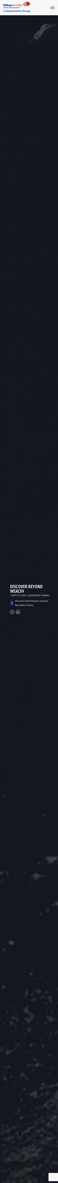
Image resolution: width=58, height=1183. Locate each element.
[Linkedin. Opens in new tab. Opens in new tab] (18, 612)
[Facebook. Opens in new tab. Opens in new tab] (12, 612)
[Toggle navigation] (54, 7)
